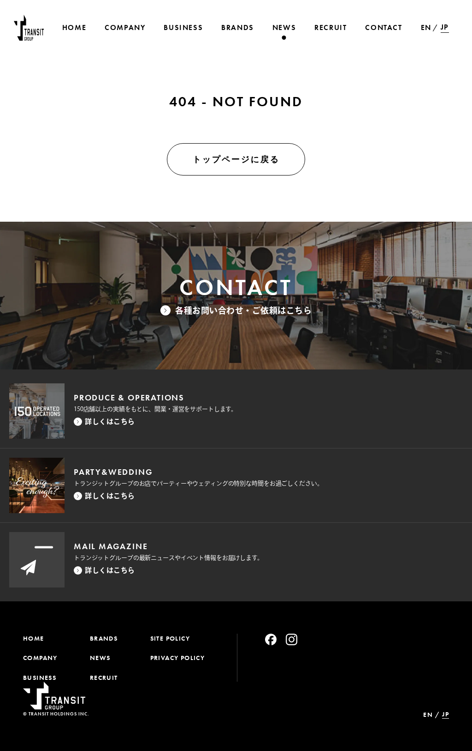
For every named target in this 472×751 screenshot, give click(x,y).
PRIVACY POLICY (177, 658)
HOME (33, 638)
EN (426, 27)
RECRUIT (104, 677)
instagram (291, 639)
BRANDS (104, 638)
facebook (271, 639)
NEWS (100, 658)
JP (445, 27)
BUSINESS (39, 677)
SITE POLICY (170, 638)
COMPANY (40, 658)
